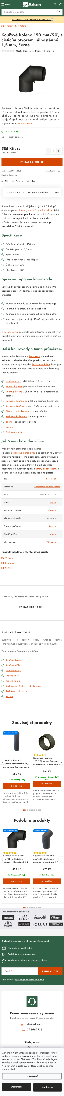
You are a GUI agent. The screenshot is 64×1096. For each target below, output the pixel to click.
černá (53, 502)
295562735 (35, 1029)
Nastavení (32, 1076)
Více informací (25, 123)
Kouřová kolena (14, 391)
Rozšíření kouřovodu (16, 401)
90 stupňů (51, 541)
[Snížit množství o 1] (48, 150)
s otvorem (51, 526)
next (61, 761)
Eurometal (13, 175)
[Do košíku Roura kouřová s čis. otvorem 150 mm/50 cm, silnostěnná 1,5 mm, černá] (16, 786)
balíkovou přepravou (24, 452)
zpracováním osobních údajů (29, 979)
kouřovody (34, 356)
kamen (22, 210)
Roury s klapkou (14, 386)
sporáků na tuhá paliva (40, 210)
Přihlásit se (50, 971)
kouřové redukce (41, 364)
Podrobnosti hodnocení (43, 50)
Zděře (9, 421)
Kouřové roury (13, 381)
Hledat (58, 12)
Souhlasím (47, 1087)
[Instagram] (36, 1048)
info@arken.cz (35, 1024)
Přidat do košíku (32, 161)
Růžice (9, 696)
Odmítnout (16, 1086)
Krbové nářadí (13, 681)
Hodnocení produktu (38, 192)
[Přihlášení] (55, 4)
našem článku (11, 332)
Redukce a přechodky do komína (23, 686)
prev (2, 761)
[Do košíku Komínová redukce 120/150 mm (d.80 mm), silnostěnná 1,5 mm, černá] (47, 784)
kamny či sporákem (46, 468)
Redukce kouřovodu (16, 691)
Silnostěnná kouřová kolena (47, 486)
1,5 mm (52, 534)
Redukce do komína (16, 416)
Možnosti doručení (14, 136)
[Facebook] (29, 1048)
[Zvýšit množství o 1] (58, 150)
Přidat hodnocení (32, 607)
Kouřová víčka (13, 665)
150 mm (52, 510)
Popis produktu (14, 192)
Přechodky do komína (17, 411)
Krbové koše (12, 675)
